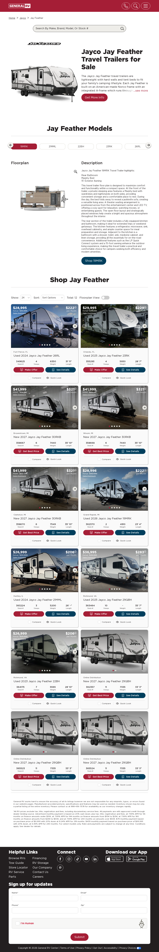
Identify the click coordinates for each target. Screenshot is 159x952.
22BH (81, 146)
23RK (109, 146)
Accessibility (110, 948)
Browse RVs (17, 858)
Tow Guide (16, 862)
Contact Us (40, 872)
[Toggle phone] (126, 5)
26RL (138, 146)
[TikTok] (78, 859)
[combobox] (25, 297)
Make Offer (31, 370)
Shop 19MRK (93, 260)
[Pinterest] (60, 868)
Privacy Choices (128, 948)
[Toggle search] (135, 5)
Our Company (42, 867)
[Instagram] (69, 859)
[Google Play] (136, 859)
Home (12, 18)
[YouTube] (86, 859)
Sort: (37, 297)
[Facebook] (60, 859)
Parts (12, 876)
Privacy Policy (83, 948)
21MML (52, 146)
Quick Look (55, 378)
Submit (79, 937)
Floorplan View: (90, 297)
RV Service (16, 872)
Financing (39, 858)
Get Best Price (31, 451)
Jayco (23, 18)
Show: (15, 297)
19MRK (24, 146)
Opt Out (97, 948)
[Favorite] (74, 344)
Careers (37, 876)
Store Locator (18, 867)
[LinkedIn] (95, 859)
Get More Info (94, 97)
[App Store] (114, 859)
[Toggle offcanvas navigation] (145, 5)
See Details (63, 370)
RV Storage (40, 862)
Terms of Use (67, 948)
